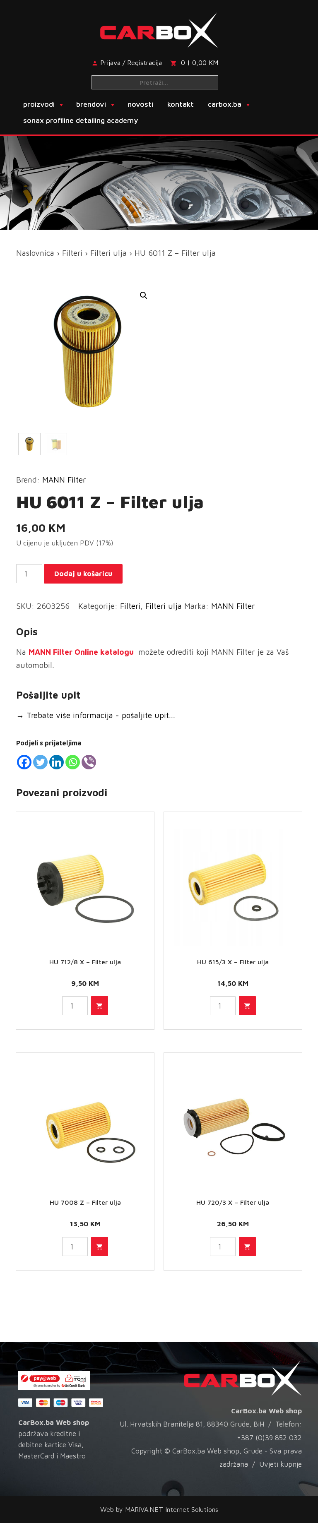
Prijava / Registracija (131, 62)
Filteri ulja (108, 252)
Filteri (72, 252)
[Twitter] (40, 762)
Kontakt (180, 104)
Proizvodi (39, 104)
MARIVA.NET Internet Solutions (171, 1509)
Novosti (140, 104)
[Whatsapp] (72, 762)
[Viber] (89, 762)
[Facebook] (24, 762)
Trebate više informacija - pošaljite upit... (95, 715)
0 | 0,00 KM (199, 62)
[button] (143, 295)
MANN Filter (64, 479)
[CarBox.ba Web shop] (159, 28)
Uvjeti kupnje (280, 1464)
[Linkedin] (56, 762)
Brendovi (91, 104)
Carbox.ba (224, 104)
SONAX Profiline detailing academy (80, 120)
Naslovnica (35, 252)
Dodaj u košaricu (83, 573)
